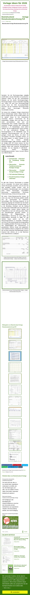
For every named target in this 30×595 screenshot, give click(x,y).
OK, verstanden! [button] (15, 592)
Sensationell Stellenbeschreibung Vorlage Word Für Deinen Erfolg (21, 538)
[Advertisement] (15, 31)
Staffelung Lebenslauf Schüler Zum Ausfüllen (19, 556)
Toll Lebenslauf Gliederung (16, 174)
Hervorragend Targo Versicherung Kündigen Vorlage (20, 548)
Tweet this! (25, 465)
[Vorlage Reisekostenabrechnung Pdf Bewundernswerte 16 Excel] (15, 59)
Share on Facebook (7, 465)
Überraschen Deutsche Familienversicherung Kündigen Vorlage (17, 166)
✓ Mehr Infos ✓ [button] (7, 588)
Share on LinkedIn (13, 467)
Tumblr (20, 467)
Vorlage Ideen (7, 12)
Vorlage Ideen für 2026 (15, 3)
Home (3, 12)
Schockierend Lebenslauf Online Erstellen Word (20, 566)
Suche (25, 531)
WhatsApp (4, 467)
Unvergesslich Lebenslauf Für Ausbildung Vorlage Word (17, 160)
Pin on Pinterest (17, 465)
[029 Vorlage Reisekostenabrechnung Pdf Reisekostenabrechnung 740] (15, 428)
